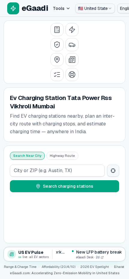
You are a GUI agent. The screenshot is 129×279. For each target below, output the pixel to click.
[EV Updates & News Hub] (72, 59)
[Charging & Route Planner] (57, 59)
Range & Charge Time (20, 267)
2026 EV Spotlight (94, 267)
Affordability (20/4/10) (58, 267)
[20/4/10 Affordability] (57, 44)
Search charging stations (68, 186)
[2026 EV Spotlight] (72, 44)
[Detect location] (113, 171)
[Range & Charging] (72, 29)
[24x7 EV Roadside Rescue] (72, 74)
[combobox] (95, 8)
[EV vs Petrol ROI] (57, 29)
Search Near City (27, 156)
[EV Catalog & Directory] (57, 74)
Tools (58, 8)
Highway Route (62, 156)
